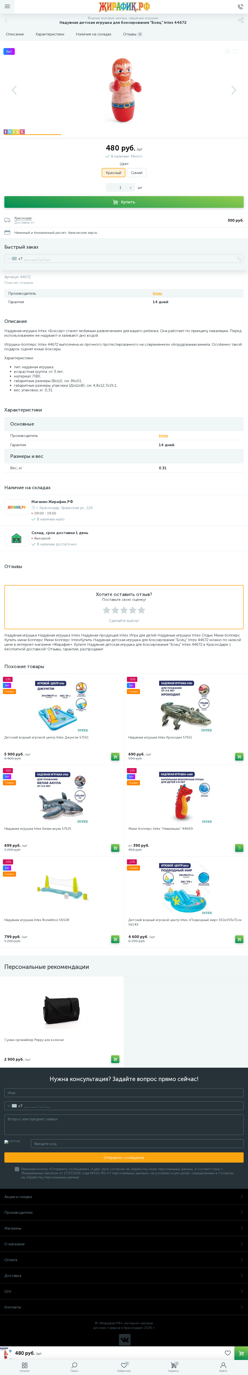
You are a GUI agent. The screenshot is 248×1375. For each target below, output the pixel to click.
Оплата (10, 1260)
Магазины (12, 1228)
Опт (7, 1291)
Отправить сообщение (124, 1157)
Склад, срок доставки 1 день (59, 532)
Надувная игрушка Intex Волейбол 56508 (36, 920)
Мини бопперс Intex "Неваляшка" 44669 (160, 829)
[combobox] (13, 258)
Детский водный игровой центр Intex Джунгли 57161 (46, 737)
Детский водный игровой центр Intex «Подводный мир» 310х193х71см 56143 (184, 922)
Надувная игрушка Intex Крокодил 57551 (160, 737)
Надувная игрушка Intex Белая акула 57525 (37, 829)
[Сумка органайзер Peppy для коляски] (61, 1008)
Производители (18, 1212)
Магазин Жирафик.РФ (52, 501)
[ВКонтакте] (125, 1340)
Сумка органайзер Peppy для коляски (34, 1040)
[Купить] (115, 757)
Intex (157, 293)
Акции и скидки (18, 1196)
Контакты (12, 1307)
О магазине (14, 1244)
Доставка (12, 1275)
